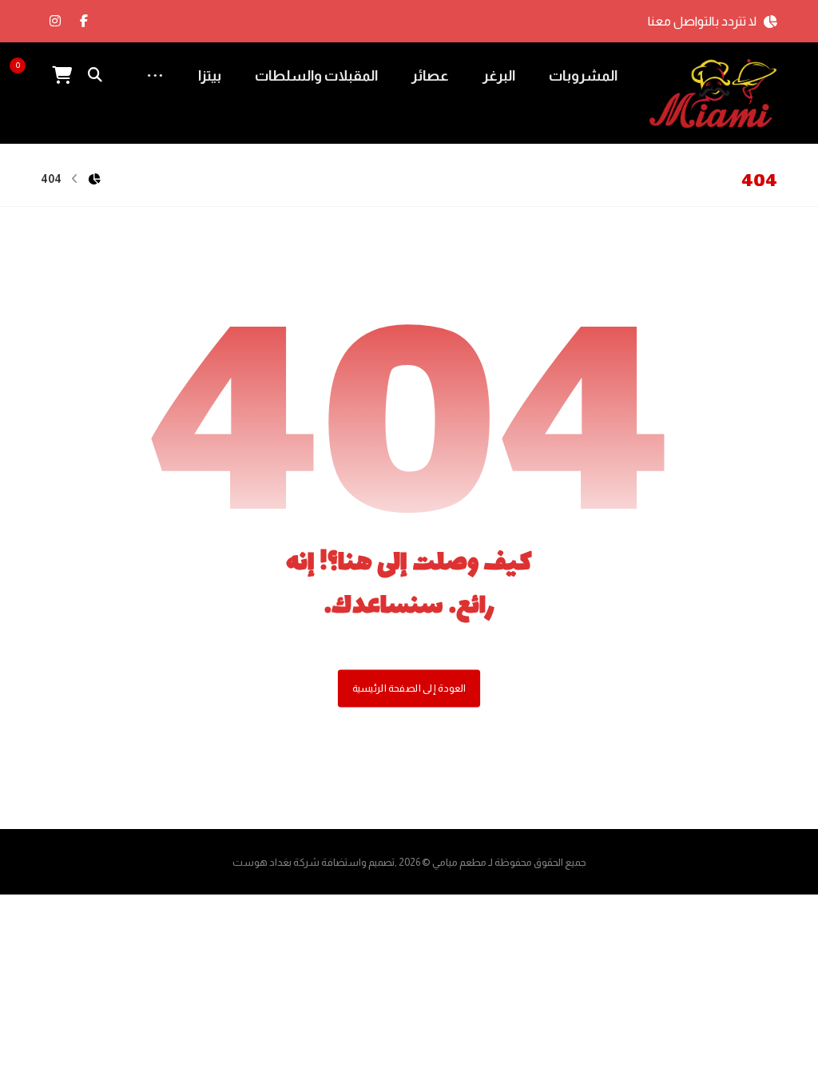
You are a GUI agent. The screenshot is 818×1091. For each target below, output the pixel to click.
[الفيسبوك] (84, 21)
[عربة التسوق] (61, 74)
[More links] (155, 76)
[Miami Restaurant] (713, 93)
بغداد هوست (262, 862)
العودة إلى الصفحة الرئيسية (409, 688)
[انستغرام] (55, 21)
